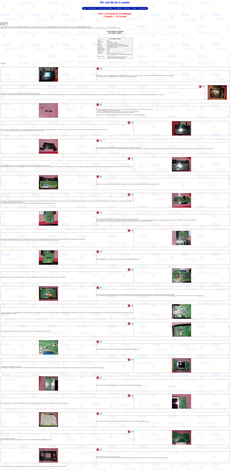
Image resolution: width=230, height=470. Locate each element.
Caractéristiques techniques (115, 31)
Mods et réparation (93, 8)
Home (85, 8)
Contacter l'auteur (142, 8)
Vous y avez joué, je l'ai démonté (105, 8)
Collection (134, 8)
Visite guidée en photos (115, 33)
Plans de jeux (126, 8)
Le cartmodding (118, 8)
